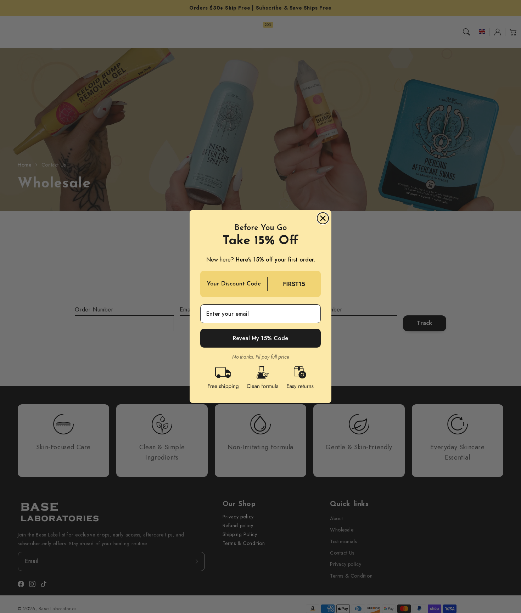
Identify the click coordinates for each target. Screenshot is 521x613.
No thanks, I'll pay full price (260, 356)
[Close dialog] (323, 218)
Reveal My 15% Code (260, 338)
